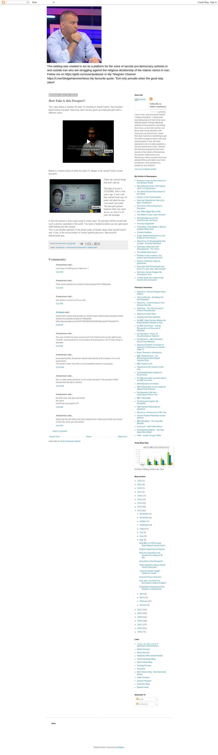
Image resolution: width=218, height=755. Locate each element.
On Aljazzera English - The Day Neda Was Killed (150, 431)
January (143, 605)
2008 (139, 621)
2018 (139, 488)
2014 (139, 503)
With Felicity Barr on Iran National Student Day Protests (151, 388)
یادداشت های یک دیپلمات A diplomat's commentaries (147, 645)
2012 (139, 510)
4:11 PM (59, 304)
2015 (139, 499)
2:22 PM (59, 272)
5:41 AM (59, 288)
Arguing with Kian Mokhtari (148, 317)
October (143, 521)
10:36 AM (60, 386)
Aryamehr (141, 669)
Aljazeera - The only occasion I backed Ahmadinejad (150, 309)
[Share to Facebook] (95, 243)
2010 (139, 613)
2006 (139, 628)
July (142, 532)
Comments (143, 704)
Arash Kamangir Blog (146, 659)
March (143, 597)
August (143, 529)
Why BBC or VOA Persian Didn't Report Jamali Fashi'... (152, 544)
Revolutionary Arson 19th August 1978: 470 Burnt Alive (151, 187)
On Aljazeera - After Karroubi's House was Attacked (150, 340)
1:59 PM (59, 407)
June (142, 536)
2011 (139, 609)
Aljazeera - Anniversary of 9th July (151, 412)
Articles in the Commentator (149, 197)
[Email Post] (81, 243)
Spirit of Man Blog (144, 662)
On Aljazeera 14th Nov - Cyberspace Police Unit (147, 393)
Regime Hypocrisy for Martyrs (152, 549)
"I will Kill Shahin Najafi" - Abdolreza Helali (150, 572)
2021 (139, 484)
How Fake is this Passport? (151, 561)
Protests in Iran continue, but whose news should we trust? (149, 256)
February (144, 601)
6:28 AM (59, 325)
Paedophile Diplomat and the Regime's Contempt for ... (152, 588)
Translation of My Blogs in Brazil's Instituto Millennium (151, 228)
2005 (139, 632)
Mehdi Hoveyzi (143, 649)
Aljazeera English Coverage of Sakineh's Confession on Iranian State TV (151, 347)
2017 (139, 492)
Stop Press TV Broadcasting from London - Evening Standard (151, 242)
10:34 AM (60, 367)
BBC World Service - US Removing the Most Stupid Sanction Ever (148, 358)
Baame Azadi (142, 687)
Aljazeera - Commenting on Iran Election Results (151, 304)
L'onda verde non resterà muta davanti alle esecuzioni (150, 279)
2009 (139, 617)
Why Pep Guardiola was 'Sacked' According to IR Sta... (150, 555)
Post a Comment (60, 431)
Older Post (122, 437)
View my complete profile (145, 169)
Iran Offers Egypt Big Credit (148, 211)
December (144, 514)
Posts (140, 699)
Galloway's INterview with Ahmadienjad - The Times (148, 248)
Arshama (60, 312)
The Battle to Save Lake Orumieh (151, 215)
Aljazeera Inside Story (146, 314)
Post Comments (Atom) (70, 441)
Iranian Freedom (144, 681)
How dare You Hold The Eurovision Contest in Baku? (152, 582)
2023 (139, 481)
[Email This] (86, 243)
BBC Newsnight (144, 398)
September (145, 525)
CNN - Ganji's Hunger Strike (149, 435)
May (142, 540)
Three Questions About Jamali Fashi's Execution (152, 566)
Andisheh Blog (143, 684)
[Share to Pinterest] (98, 243)
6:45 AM (59, 346)
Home (88, 437)
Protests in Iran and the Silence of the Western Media (151, 182)
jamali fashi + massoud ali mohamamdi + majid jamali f (76, 247)
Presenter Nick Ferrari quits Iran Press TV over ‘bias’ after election (151, 267)
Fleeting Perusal (144, 665)
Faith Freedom (143, 677)
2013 (139, 507)
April (142, 594)
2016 (139, 496)
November (144, 518)
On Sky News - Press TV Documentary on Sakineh (148, 335)
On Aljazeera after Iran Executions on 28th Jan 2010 (151, 379)
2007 (139, 624)
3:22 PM (59, 426)
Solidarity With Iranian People (150, 656)
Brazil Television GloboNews (149, 353)
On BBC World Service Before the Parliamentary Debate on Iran (151, 321)
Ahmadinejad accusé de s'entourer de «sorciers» (147, 219)
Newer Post (54, 437)
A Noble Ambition (144, 232)
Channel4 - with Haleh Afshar (149, 426)
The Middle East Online (147, 252)
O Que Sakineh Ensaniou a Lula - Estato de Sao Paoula (151, 237)
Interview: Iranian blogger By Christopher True (149, 273)
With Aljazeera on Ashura (148, 384)
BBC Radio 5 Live (144, 364)
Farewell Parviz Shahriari (150, 577)
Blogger (120, 747)
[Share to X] (92, 243)
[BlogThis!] (89, 243)
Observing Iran (143, 652)
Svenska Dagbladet (145, 224)
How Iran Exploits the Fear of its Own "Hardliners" (150, 201)
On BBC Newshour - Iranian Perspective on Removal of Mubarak (149, 328)
